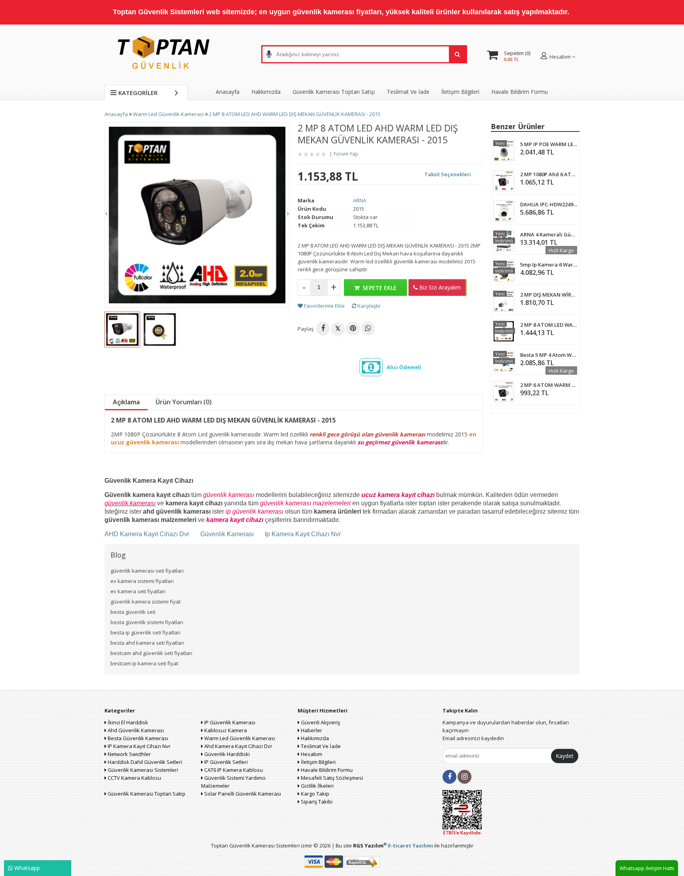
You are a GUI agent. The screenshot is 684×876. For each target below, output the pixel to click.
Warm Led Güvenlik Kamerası (239, 738)
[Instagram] (464, 777)
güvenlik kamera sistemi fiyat (145, 601)
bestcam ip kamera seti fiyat (144, 663)
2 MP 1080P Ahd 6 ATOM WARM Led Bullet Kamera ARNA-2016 (548, 174)
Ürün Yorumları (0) (184, 402)
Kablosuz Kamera (225, 730)
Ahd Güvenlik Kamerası (135, 730)
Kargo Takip (314, 793)
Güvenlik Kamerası (227, 534)
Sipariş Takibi (316, 801)
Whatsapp (26, 868)
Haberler (311, 730)
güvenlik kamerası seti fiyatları (147, 570)
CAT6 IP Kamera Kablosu (233, 769)
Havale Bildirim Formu (519, 91)
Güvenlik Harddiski (226, 754)
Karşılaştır (368, 305)
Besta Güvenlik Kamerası (137, 738)
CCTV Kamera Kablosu (133, 777)
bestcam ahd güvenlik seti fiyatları (151, 653)
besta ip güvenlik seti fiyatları (145, 632)
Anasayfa (227, 91)
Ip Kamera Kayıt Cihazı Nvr (303, 534)
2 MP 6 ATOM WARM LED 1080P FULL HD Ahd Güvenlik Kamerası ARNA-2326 (548, 384)
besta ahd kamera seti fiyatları (147, 642)
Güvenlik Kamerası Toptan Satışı (145, 793)
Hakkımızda (266, 91)
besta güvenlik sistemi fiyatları (146, 622)
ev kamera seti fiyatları (137, 591)
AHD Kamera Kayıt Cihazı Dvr (147, 534)
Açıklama (126, 402)
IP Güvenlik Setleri (225, 762)
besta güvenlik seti (133, 611)
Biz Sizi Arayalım (439, 287)
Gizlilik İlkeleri (317, 785)
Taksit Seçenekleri (447, 174)
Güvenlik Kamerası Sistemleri (142, 769)
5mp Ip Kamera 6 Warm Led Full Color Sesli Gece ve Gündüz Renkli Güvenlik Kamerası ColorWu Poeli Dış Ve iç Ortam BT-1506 (548, 264)
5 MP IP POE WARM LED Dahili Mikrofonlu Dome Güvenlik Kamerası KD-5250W (548, 144)
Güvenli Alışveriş (320, 722)
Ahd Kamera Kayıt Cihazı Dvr (237, 746)
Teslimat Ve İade (408, 91)
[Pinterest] (353, 328)
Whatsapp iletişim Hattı (646, 868)
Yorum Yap (345, 153)
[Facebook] (323, 328)
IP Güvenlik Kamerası (229, 722)
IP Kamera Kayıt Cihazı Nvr (138, 746)
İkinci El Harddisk (127, 722)
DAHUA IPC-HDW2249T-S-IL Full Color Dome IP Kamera (548, 204)
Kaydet (565, 756)
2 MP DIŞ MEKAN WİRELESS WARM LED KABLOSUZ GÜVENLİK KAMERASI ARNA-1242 (548, 294)
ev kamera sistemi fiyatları (142, 581)
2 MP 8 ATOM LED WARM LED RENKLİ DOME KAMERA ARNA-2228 (548, 324)
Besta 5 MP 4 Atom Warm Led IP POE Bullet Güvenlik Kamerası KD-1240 (548, 354)
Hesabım (311, 754)
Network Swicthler (128, 754)
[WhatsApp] (368, 328)
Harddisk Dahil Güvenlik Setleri (144, 762)
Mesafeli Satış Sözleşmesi (331, 777)
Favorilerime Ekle (324, 305)
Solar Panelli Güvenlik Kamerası (242, 793)
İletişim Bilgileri (460, 91)
